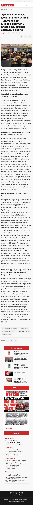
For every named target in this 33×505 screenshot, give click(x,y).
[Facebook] (11, 493)
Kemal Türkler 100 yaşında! (13, 442)
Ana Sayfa (4, 9)
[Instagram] (16, 493)
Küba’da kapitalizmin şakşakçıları (14, 444)
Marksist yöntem (6, 334)
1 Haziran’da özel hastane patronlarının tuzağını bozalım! (16, 481)
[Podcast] (22, 493)
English (19, 1)
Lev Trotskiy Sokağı (11, 440)
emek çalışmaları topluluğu (9, 331)
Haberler (10, 9)
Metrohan (21, 331)
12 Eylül (28, 331)
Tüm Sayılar (8, 428)
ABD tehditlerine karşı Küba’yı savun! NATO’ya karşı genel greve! (15, 464)
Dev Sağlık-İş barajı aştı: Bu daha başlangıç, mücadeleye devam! (14, 474)
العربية (24, 1)
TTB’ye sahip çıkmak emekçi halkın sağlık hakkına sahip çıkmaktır (17, 477)
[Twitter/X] (13, 493)
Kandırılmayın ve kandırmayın (13, 449)
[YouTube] (19, 493)
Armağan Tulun (10, 458)
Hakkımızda (13, 495)
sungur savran (24, 328)
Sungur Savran (9, 438)
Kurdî (29, 1)
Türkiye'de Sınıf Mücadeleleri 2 (10, 328)
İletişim (21, 495)
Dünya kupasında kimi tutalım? (14, 454)
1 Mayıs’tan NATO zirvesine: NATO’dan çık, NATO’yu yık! (16, 467)
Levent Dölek (9, 447)
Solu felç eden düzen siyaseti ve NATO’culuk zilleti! (14, 452)
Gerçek (3, 33)
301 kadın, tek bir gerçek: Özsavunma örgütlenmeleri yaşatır (16, 461)
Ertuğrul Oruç (9, 472)
